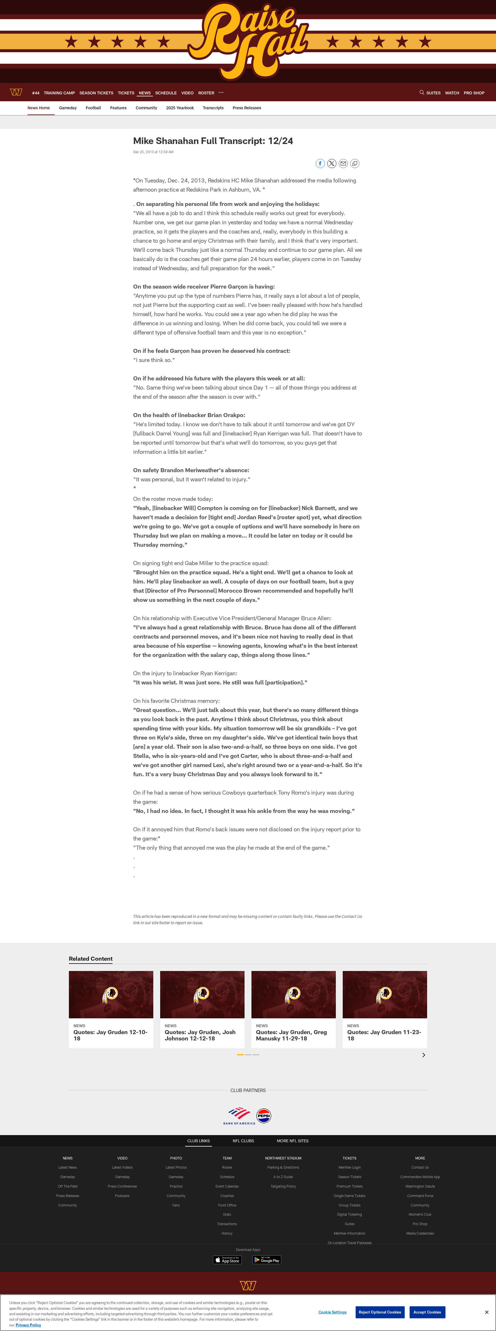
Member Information (349, 1233)
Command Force (420, 1196)
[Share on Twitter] (331, 166)
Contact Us (420, 1167)
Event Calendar (227, 1186)
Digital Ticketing (349, 1214)
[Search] (422, 92)
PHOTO (176, 1158)
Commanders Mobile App (420, 1177)
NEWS (68, 1158)
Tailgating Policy (283, 1186)
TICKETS (349, 1158)
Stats (227, 1214)
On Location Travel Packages (350, 1243)
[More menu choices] (221, 92)
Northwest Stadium (283, 1158)
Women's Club (420, 1214)
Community (67, 1205)
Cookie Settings (333, 1312)
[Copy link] (354, 164)
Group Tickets (350, 1205)
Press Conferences (122, 1186)
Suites (349, 1224)
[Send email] (343, 166)
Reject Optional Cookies (380, 1312)
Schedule (227, 1177)
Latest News (68, 1167)
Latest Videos (122, 1167)
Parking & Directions (283, 1167)
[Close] (486, 1312)
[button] (240, 1055)
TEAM (227, 1158)
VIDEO (122, 1158)
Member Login (350, 1167)
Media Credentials (420, 1233)
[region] (248, 1312)
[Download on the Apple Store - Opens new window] (227, 1260)
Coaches (227, 1196)
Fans (176, 1205)
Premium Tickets (350, 1186)
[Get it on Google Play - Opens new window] (267, 1263)
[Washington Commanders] (248, 1286)
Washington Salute (420, 1186)
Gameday (67, 1177)
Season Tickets (349, 1177)
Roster (227, 1167)
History (227, 1233)
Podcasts (122, 1196)
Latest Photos (176, 1167)
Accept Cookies (427, 1312)
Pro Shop (420, 1224)
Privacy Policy (28, 1325)
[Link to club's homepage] (16, 92)
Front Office (227, 1205)
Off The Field (68, 1186)
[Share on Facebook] (320, 166)
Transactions (227, 1224)
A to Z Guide (283, 1177)
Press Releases (67, 1196)
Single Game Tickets (349, 1196)
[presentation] (425, 1056)
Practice (176, 1186)
